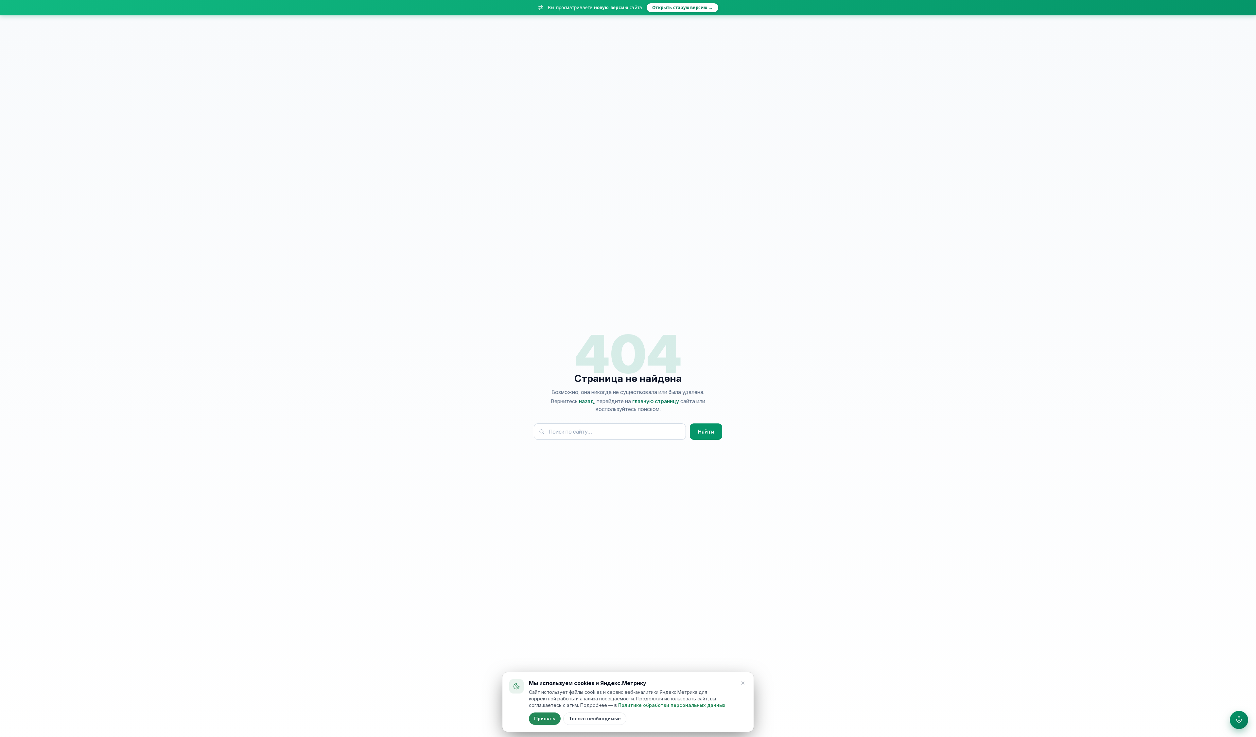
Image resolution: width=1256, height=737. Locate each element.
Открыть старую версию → (682, 7)
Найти (706, 431)
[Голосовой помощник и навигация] (1239, 720)
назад (586, 401)
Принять (544, 718)
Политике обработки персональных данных (671, 705)
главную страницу (655, 401)
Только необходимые (595, 718)
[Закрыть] (743, 683)
